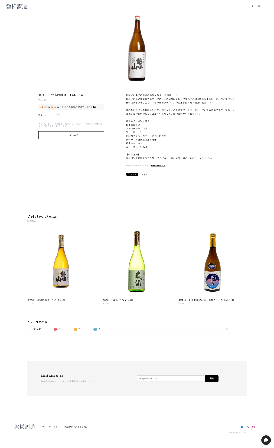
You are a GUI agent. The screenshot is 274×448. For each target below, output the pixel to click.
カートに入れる (71, 135)
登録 (212, 378)
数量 (40, 115)
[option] (137, 48)
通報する (145, 174)
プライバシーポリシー (51, 427)
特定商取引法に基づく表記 (76, 427)
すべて (37, 329)
